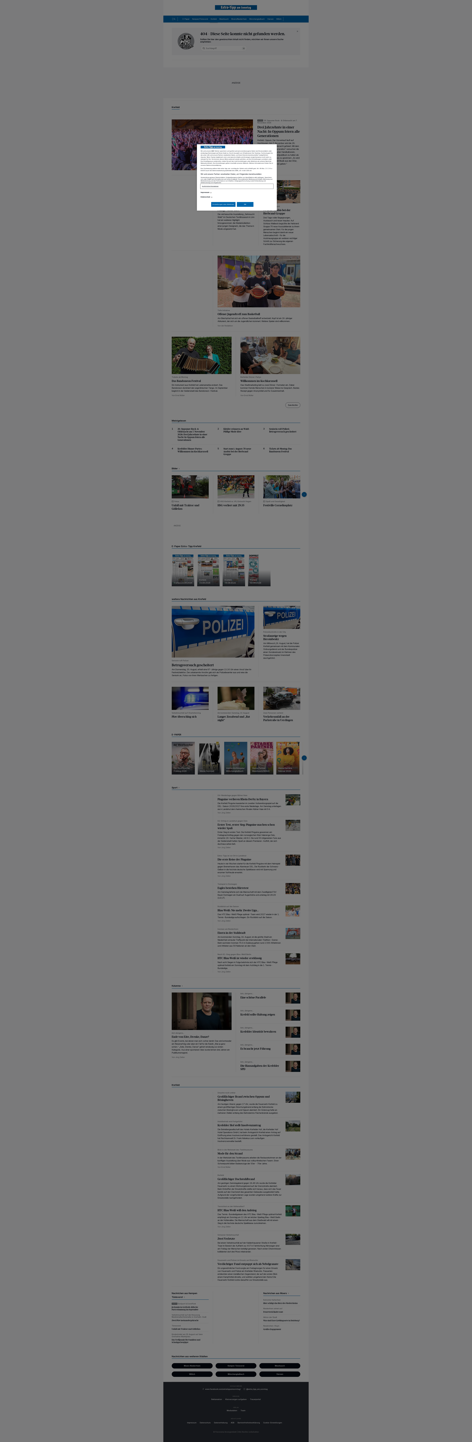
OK (245, 204)
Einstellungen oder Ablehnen (223, 204)
